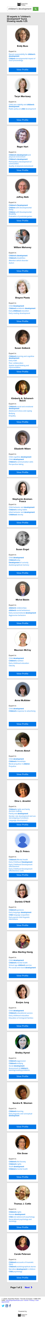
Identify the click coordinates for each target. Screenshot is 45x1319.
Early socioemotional (22, 613)
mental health (18, 963)
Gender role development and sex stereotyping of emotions (22, 817)
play (14, 560)
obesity (16, 515)
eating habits (18, 510)
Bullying (12, 413)
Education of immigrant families (21, 1018)
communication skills (21, 462)
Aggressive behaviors (17, 615)
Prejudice (12, 766)
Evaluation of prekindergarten (20, 216)
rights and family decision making (19, 810)
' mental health (18, 1169)
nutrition (16, 661)
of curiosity (18, 563)
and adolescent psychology (22, 1217)
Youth (16, 1167)
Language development (18, 820)
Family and (18, 814)
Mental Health (18, 860)
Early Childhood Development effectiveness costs (20, 870)
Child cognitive (20, 457)
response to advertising (22, 711)
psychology (15, 1272)
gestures (16, 910)
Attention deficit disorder (18, 261)
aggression (17, 1061)
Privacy (32, 1300)
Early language (20, 912)
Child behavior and (21, 507)
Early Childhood (20, 862)
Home (26, 1300)
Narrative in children (22, 1269)
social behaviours (19, 610)
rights (15, 1164)
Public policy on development (22, 109)
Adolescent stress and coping (20, 411)
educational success (21, 1013)
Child (16, 306)
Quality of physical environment (21, 166)
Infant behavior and (22, 512)
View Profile (22, 70)
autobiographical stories (22, 1267)
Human (17, 1214)
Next (27, 1287)
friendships (17, 761)
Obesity (12, 666)
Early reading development (19, 313)
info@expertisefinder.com (14, 1300)
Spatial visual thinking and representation (19, 366)
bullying (16, 1063)
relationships (18, 608)
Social (16, 1066)
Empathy (12, 416)
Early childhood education (19, 663)
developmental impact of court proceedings (22, 59)
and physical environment (20, 156)
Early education (19, 311)
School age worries (20, 965)
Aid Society (17, 1162)
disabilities (17, 258)
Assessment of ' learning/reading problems (19, 1069)
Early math (13, 361)
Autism (11, 263)
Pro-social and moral (22, 968)
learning (16, 1111)
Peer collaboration (16, 363)
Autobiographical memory (19, 565)
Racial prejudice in (19, 764)
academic (22, 308)
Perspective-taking (16, 464)
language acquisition (19, 915)
